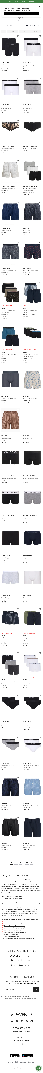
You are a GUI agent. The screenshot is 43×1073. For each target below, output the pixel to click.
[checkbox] (19, 998)
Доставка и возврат (21, 1041)
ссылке (34, 911)
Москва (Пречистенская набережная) (14, 922)
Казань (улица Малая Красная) (12, 930)
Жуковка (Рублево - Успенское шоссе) (14, 926)
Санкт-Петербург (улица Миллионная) (14, 928)
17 (27, 863)
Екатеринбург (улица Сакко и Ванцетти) (15, 932)
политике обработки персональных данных (17, 1001)
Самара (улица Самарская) (11, 934)
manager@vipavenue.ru (23, 960)
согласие (10, 996)
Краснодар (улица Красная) (11, 936)
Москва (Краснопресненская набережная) (15, 924)
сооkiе (28, 10)
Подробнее (30, 2)
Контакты (21, 1037)
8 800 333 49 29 (26, 956)
